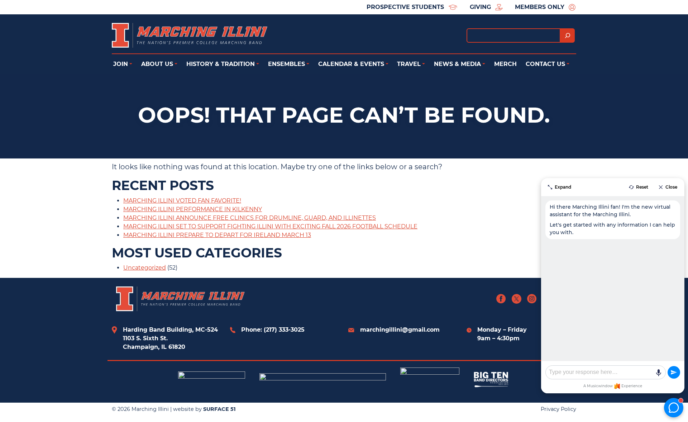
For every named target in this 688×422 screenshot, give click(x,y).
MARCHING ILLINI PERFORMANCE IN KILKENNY (192, 209)
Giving (480, 7)
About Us (157, 64)
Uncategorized (144, 267)
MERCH (505, 64)
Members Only (539, 7)
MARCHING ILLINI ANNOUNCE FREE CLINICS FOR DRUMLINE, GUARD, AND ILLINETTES (249, 217)
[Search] (567, 35)
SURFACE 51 (219, 409)
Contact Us (545, 64)
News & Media (457, 64)
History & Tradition (220, 64)
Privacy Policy (558, 409)
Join (120, 64)
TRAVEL (409, 64)
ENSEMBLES (286, 64)
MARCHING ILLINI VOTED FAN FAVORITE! (182, 200)
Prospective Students (405, 7)
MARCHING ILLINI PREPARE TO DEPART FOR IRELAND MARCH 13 (217, 235)
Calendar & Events (351, 64)
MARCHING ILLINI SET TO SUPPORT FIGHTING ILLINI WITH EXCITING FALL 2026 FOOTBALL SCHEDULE (270, 226)
